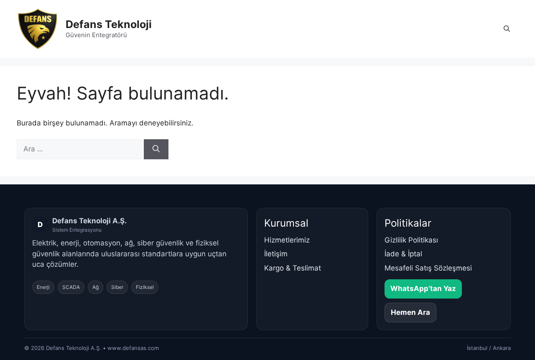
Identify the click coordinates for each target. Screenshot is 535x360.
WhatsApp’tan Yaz (423, 288)
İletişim (276, 254)
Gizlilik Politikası (411, 240)
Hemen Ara (410, 312)
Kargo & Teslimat (292, 268)
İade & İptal (403, 254)
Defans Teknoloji (109, 24)
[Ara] (156, 149)
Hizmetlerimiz (287, 240)
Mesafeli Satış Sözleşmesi (428, 268)
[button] (506, 29)
